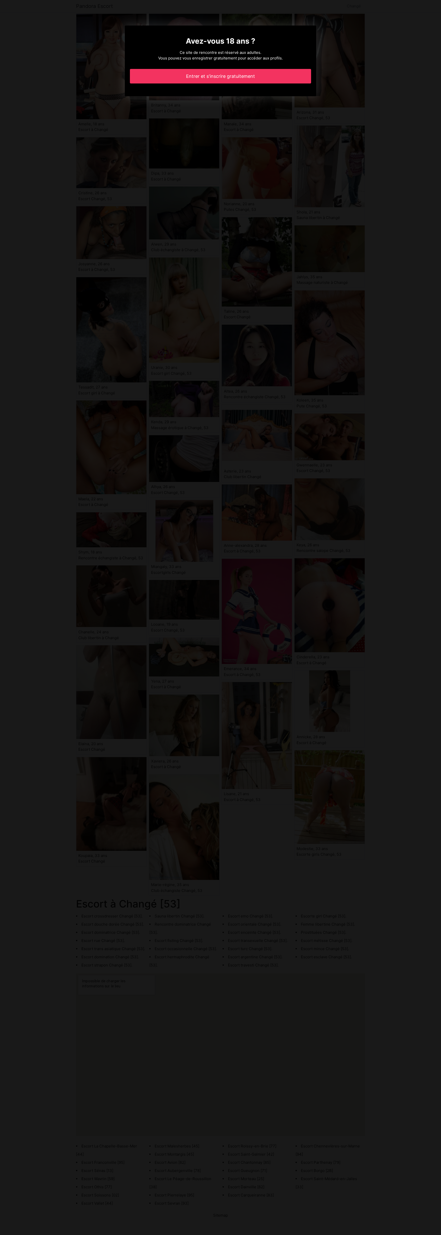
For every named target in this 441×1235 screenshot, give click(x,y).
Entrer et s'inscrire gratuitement (220, 76)
